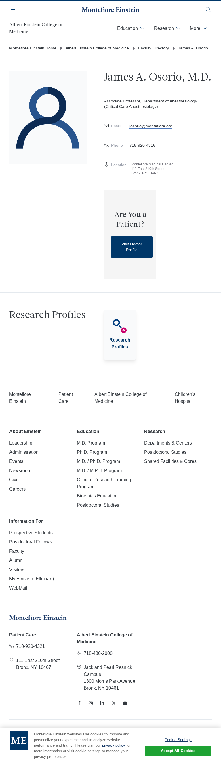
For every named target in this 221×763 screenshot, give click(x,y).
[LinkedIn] (102, 703)
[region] (110, 745)
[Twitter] (113, 703)
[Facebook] (79, 703)
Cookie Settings (178, 740)
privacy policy (113, 745)
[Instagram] (90, 703)
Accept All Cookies (178, 751)
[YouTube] (125, 703)
